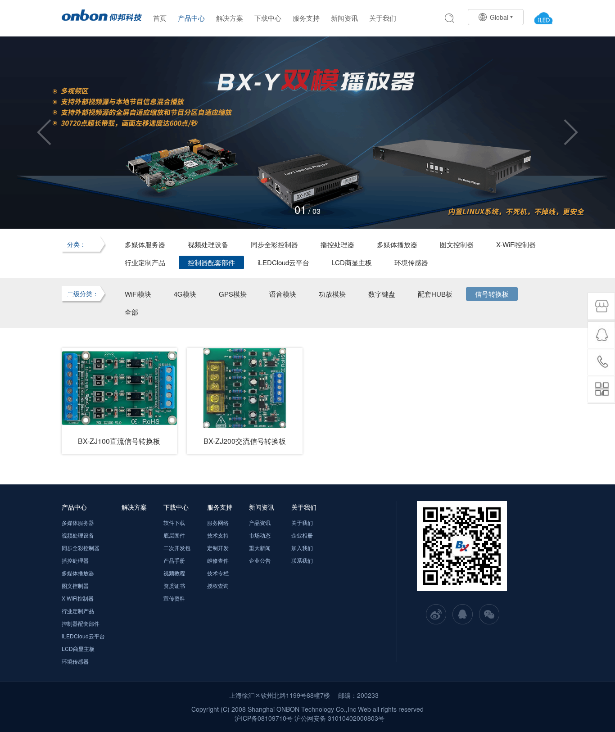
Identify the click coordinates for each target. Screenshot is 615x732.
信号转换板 (492, 293)
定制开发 (218, 547)
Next (571, 132)
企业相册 (302, 535)
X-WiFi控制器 (516, 244)
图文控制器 (457, 244)
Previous (44, 132)
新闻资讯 (344, 18)
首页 (160, 18)
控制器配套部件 (211, 262)
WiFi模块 (138, 293)
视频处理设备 (208, 244)
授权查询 (218, 585)
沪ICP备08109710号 (264, 718)
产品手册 (174, 560)
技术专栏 (218, 573)
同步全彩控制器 (274, 244)
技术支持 (218, 535)
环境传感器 (411, 262)
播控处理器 (337, 244)
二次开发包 (176, 547)
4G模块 (185, 293)
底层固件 (174, 535)
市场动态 (260, 535)
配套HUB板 (435, 293)
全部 (131, 311)
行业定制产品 (145, 262)
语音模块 (282, 293)
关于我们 (382, 18)
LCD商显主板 (352, 262)
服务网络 (218, 522)
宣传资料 (174, 598)
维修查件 (218, 560)
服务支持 (306, 18)
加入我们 (302, 547)
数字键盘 (381, 293)
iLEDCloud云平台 (283, 262)
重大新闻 (260, 547)
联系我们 (302, 560)
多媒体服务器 (145, 244)
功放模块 (332, 293)
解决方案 (229, 18)
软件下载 (174, 522)
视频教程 (174, 573)
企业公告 (260, 560)
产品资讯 (260, 522)
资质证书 (174, 585)
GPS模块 (233, 293)
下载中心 (267, 18)
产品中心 (191, 18)
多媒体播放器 (397, 244)
